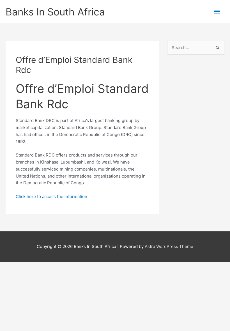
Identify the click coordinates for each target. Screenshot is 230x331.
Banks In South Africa (55, 12)
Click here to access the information (51, 196)
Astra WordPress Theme (169, 246)
